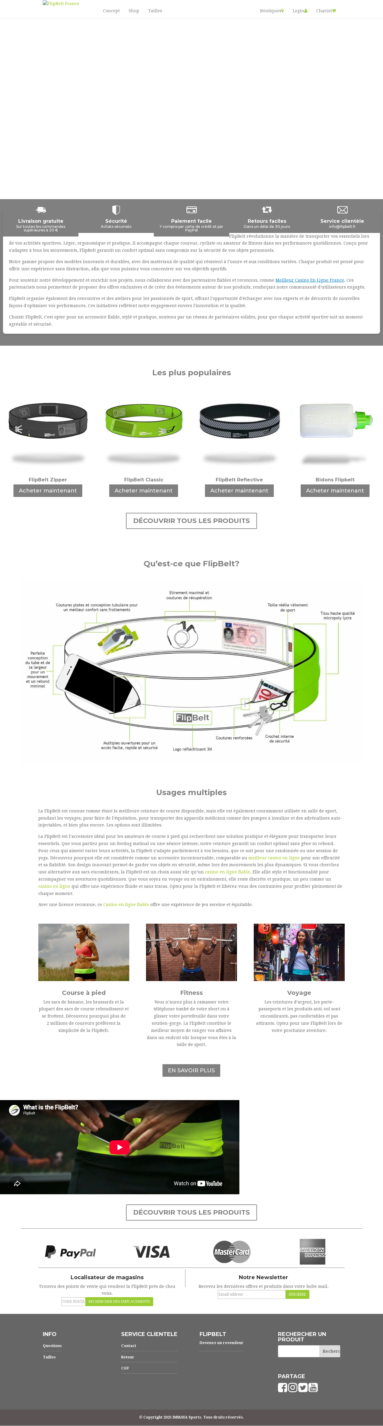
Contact (128, 1346)
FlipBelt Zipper (48, 480)
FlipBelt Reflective (239, 480)
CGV (125, 1368)
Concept (111, 10)
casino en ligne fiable (227, 872)
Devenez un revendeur (222, 1343)
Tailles (155, 10)
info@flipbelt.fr (342, 226)
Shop (134, 10)
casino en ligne (54, 886)
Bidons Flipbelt (335, 480)
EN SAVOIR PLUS (191, 1070)
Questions (52, 1346)
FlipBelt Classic (143, 480)
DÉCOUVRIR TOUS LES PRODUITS (191, 521)
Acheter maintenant (48, 490)
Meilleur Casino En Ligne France (310, 280)
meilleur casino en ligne (274, 857)
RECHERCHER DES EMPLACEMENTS (119, 1302)
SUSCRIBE (297, 1294)
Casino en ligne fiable (126, 904)
